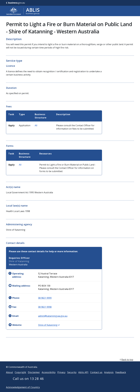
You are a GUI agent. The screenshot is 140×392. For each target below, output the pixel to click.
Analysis (109, 372)
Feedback (120, 372)
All (36, 125)
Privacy (61, 372)
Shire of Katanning (48, 325)
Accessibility (49, 372)
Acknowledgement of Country (23, 387)
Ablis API (83, 372)
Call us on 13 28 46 (28, 378)
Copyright (20, 372)
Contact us (96, 372)
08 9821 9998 (45, 306)
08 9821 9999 (45, 297)
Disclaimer (34, 372)
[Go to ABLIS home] (23, 11)
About (9, 372)
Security (72, 372)
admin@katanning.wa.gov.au (52, 315)
